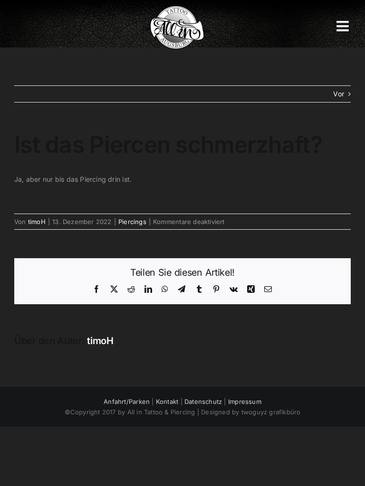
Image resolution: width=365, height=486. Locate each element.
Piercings (132, 221)
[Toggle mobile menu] (343, 26)
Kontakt (167, 401)
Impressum (244, 401)
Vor (338, 94)
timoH (37, 221)
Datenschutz (203, 401)
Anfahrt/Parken (127, 401)
